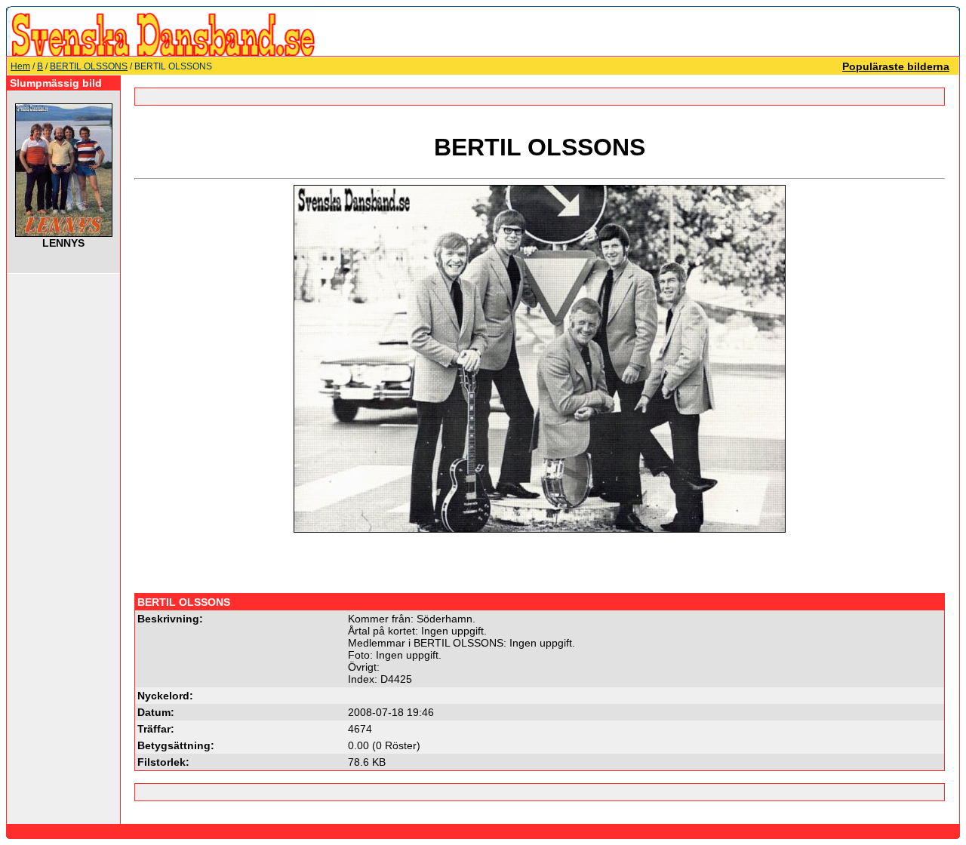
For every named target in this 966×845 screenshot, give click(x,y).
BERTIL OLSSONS (89, 66)
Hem (20, 66)
